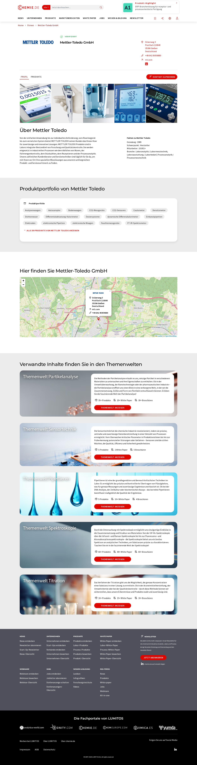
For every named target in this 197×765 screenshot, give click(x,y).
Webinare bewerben (29, 678)
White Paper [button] (89, 18)
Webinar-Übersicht (28, 682)
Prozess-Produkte (81, 649)
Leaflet (159, 336)
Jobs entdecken (54, 673)
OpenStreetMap (171, 336)
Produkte (36, 76)
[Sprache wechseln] (170, 18)
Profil (24, 76)
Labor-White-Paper (109, 645)
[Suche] (101, 7)
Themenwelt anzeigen (112, 407)
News (102, 673)
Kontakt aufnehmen (163, 77)
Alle (45, 7)
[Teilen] (162, 18)
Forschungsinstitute (82, 682)
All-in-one (104, 695)
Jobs (102, 686)
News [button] (21, 18)
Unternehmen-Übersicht (58, 658)
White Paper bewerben (110, 654)
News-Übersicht (27, 654)
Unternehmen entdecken (58, 641)
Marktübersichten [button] (69, 18)
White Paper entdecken (110, 641)
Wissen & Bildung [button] (117, 18)
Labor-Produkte (80, 645)
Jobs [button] (102, 18)
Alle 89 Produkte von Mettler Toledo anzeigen (53, 230)
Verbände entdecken (56, 649)
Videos (76, 686)
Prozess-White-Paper (110, 649)
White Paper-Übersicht (110, 658)
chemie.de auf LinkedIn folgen (154, 664)
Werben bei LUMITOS (29, 741)
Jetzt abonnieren (153, 657)
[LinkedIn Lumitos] (175, 749)
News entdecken (27, 641)
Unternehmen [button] (34, 18)
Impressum (25, 749)
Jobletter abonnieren (56, 678)
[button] (98, 318)
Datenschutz (49, 749)
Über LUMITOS (50, 741)
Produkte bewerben (82, 654)
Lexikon (76, 673)
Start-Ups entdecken (56, 645)
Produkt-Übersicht (82, 658)
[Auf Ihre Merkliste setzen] (155, 18)
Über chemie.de (68, 741)
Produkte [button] (50, 18)
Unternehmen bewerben (58, 654)
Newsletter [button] (136, 18)
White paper (105, 682)
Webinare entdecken (29, 673)
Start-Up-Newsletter (29, 649)
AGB (37, 749)
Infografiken (79, 678)
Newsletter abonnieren (30, 645)
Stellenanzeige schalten (58, 682)
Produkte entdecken (82, 641)
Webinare (104, 691)
